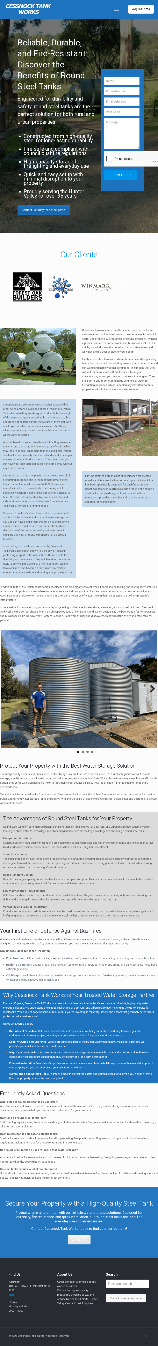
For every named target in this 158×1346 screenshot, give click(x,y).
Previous (7, 679)
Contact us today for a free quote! (44, 210)
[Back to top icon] (145, 1317)
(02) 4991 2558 (141, 9)
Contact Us (79, 1220)
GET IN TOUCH (120, 175)
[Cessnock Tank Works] (28, 9)
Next (151, 679)
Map (11, 1275)
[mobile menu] (116, 9)
